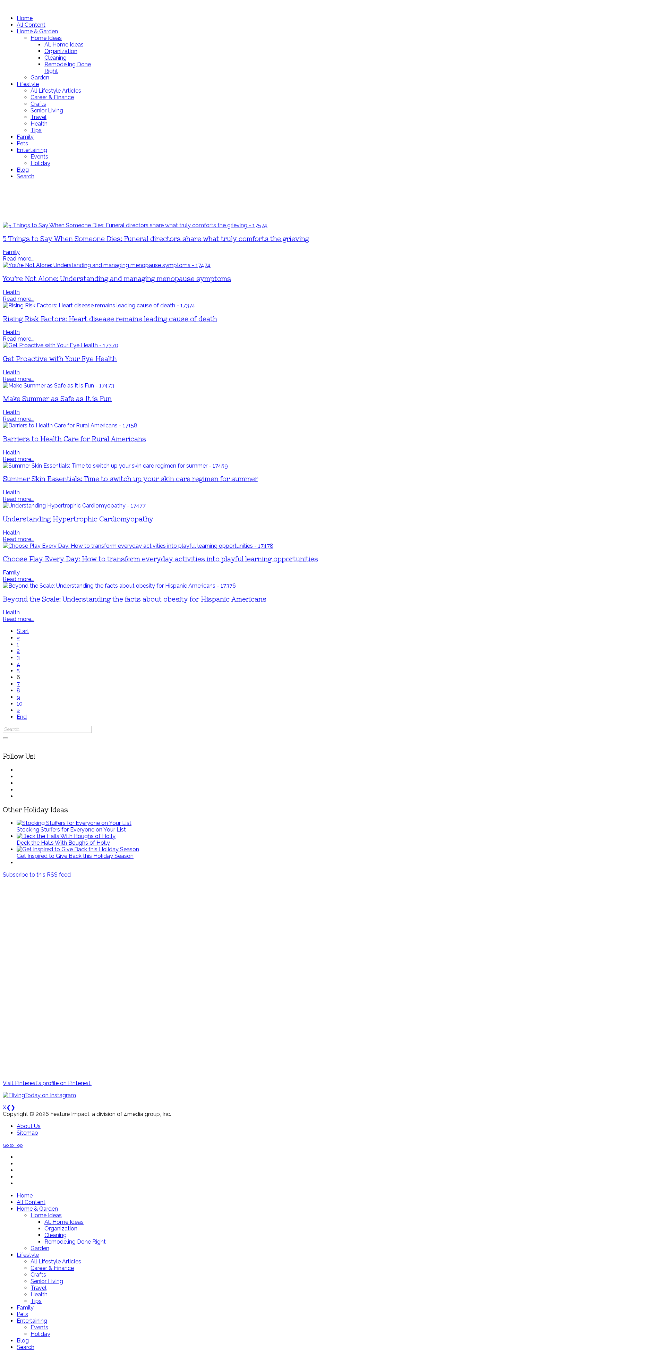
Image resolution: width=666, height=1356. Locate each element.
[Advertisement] (206, 200)
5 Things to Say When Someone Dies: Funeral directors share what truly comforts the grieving (156, 238)
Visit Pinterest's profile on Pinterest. (47, 1083)
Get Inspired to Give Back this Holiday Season (75, 856)
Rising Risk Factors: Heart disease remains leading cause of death (110, 319)
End (22, 717)
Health (11, 292)
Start (23, 631)
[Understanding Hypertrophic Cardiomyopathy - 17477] (74, 505)
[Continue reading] (74, 823)
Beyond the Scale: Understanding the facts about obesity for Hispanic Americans (134, 599)
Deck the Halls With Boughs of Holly (63, 842)
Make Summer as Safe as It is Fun (57, 398)
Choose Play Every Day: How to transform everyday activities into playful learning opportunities (160, 559)
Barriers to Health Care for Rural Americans (74, 439)
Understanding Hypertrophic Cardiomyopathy (78, 519)
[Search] (5, 738)
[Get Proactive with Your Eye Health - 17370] (60, 345)
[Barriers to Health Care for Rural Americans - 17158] (70, 425)
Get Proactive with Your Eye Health (60, 359)
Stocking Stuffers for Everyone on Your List (71, 829)
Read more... (18, 258)
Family (11, 252)
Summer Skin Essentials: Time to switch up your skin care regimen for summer (130, 479)
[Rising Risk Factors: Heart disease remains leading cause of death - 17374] (99, 305)
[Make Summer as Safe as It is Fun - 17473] (58, 385)
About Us (29, 1126)
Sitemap (27, 1132)
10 (20, 703)
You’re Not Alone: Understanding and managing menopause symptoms (117, 278)
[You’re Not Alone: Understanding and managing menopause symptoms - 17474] (107, 265)
